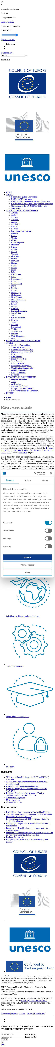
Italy (13, 272)
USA (13, 338)
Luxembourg (16, 283)
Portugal (14, 306)
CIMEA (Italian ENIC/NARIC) (34, 1000)
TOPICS (9, 343)
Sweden (14, 325)
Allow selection (27, 565)
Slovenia (14, 320)
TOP (3, 1045)
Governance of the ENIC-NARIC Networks (29, 206)
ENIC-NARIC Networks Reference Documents (30, 201)
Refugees (15, 375)
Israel (13, 270)
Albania (14, 213)
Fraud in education (18, 359)
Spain (13, 322)
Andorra (14, 215)
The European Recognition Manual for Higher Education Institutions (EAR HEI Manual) (29, 815)
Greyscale (10, 22)
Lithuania (15, 281)
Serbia (13, 315)
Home (8, 397)
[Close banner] (51, 473)
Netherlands (16, 295)
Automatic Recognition (20, 347)
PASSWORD (30, 1037)
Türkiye (14, 329)
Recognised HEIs (18, 372)
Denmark (15, 245)
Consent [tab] (10, 480)
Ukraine (14, 334)
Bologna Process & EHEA (22, 350)
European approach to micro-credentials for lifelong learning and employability (27, 450)
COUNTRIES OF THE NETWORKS (22, 210)
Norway (14, 302)
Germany (15, 256)
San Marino (16, 313)
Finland (14, 249)
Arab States (16, 384)
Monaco (14, 290)
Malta (13, 286)
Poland (14, 304)
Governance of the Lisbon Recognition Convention (32, 204)
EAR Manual (16, 356)
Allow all (27, 557)
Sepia (3, 22)
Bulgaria (14, 233)
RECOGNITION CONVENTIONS (21, 377)
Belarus (14, 226)
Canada (14, 236)
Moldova (15, 288)
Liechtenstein (16, 279)
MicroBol (23, 452)
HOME (9, 192)
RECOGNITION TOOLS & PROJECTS (23, 340)
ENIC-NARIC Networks (21, 199)
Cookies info (39, 1014)
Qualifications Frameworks (22, 368)
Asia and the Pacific (19, 386)
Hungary (14, 263)
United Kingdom (18, 336)
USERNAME (31, 1034)
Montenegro (16, 293)
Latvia (13, 277)
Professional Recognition (21, 366)
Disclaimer (5, 1014)
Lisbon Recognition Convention (24, 197)
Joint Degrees (16, 361)
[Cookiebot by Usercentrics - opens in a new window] (35, 473)
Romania (15, 309)
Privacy (30, 1014)
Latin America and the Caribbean (24, 391)
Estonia (14, 247)
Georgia (14, 254)
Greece (14, 258)
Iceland (14, 265)
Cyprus (14, 240)
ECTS (13, 354)
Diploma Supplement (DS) (22, 352)
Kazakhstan (16, 274)
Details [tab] (27, 480)
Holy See (15, 261)
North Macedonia (18, 299)
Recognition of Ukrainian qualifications (22, 786)
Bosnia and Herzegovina (21, 231)
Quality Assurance (18, 370)
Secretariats (15, 208)
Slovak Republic (18, 318)
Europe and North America (22, 388)
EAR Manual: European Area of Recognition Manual (27, 812)
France (14, 251)
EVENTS (10, 393)
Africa (13, 382)
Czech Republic (17, 242)
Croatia (14, 238)
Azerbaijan (15, 224)
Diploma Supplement (14, 837)
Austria (14, 222)
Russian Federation (19, 311)
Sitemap (14, 1014)
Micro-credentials (18, 363)
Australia (15, 220)
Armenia (14, 217)
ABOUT (9, 194)
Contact (22, 1014)
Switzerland (16, 327)
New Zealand (16, 297)
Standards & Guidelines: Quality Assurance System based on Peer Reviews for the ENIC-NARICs (29, 833)
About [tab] (45, 480)
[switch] (48, 531)
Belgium (14, 229)
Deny (27, 572)
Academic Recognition (20, 345)
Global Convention (19, 379)
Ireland (14, 267)
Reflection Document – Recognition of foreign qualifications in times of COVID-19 (25, 794)
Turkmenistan (16, 331)
